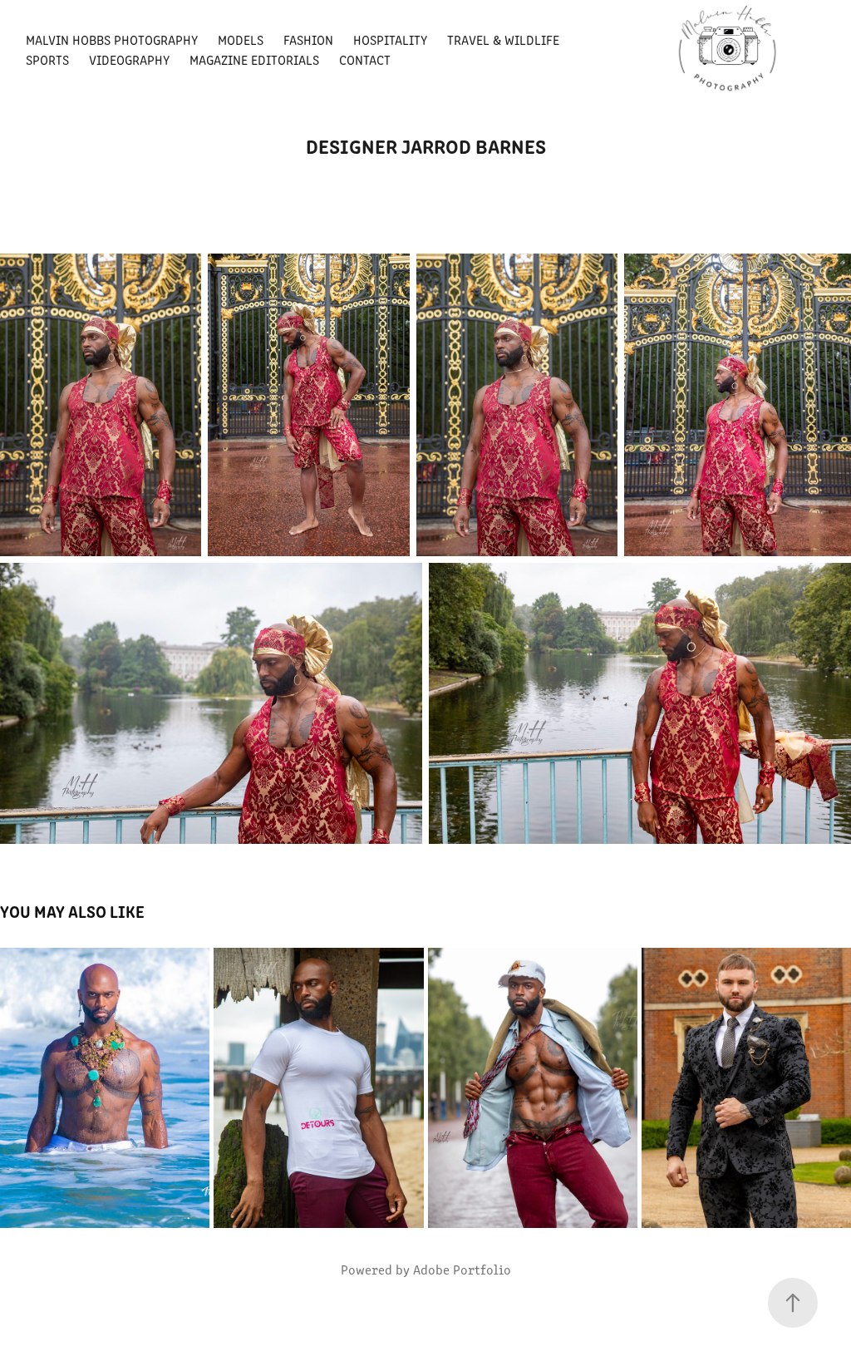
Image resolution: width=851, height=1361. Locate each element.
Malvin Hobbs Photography (112, 39)
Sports (47, 59)
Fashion (308, 39)
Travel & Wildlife (503, 39)
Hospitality (390, 39)
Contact (365, 59)
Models (240, 39)
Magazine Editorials (254, 59)
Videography (129, 59)
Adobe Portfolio (462, 1269)
